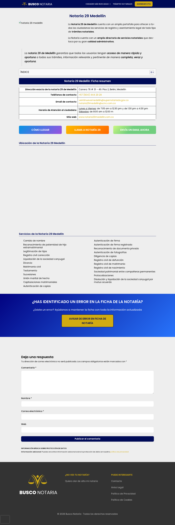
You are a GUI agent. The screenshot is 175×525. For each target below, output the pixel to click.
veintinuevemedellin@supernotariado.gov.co (103, 100)
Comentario (28, 367)
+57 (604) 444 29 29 (90, 94)
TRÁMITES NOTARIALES (122, 4)
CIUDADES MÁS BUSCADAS (97, 4)
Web (23, 424)
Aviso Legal (117, 487)
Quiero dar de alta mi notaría (81, 481)
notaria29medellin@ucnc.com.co (97, 103)
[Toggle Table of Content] (150, 72)
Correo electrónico (32, 411)
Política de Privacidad (123, 493)
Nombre (26, 398)
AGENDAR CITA (144, 4)
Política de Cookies (121, 499)
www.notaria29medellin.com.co (96, 117)
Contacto (116, 481)
